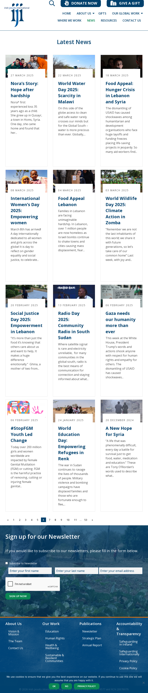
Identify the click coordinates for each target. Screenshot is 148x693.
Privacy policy (87, 686)
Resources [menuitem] (109, 20)
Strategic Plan (91, 638)
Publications (90, 623)
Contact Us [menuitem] (132, 20)
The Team (15, 641)
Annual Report (92, 645)
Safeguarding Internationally (129, 652)
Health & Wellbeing (52, 646)
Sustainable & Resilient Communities (54, 658)
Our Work (51, 623)
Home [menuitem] (66, 13)
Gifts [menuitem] (102, 13)
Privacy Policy (128, 661)
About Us (13, 623)
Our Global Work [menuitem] (126, 13)
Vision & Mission (13, 632)
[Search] (52, 4)
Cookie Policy (128, 668)
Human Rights (55, 638)
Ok (54, 686)
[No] (143, 682)
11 (75, 520)
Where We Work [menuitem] (69, 20)
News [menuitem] (91, 20)
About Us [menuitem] (84, 13)
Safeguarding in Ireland (128, 643)
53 (85, 520)
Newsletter (89, 631)
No (66, 686)
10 (68, 520)
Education (52, 631)
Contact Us (15, 648)
